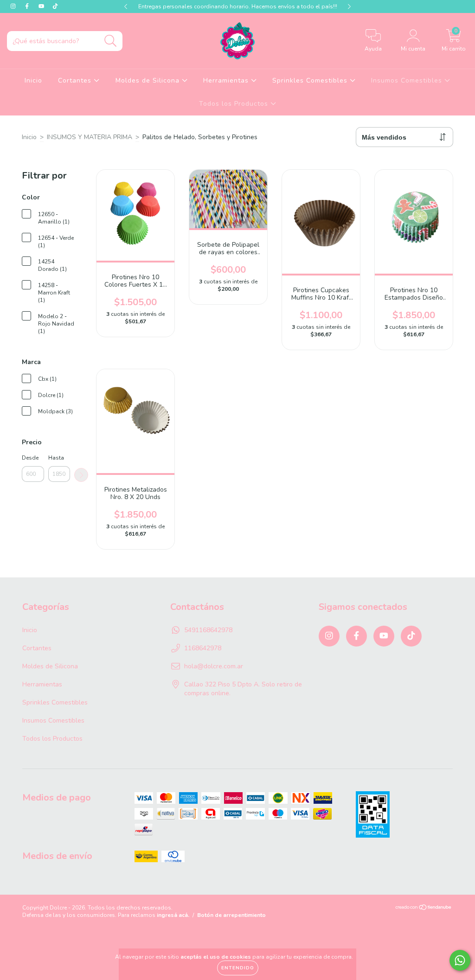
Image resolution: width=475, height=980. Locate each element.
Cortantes (76, 80)
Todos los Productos (234, 103)
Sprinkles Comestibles (311, 80)
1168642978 (202, 648)
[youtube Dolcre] (42, 6)
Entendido (237, 968)
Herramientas (227, 80)
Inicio (33, 80)
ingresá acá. (173, 915)
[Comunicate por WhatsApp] (459, 960)
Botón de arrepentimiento (231, 915)
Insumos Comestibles (407, 80)
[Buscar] (111, 41)
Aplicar (81, 475)
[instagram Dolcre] (14, 6)
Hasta (56, 457)
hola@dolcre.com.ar (213, 666)
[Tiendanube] (424, 908)
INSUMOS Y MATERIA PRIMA (89, 137)
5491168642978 (208, 630)
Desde (30, 457)
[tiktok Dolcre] (55, 6)
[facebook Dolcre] (28, 6)
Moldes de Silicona (149, 80)
